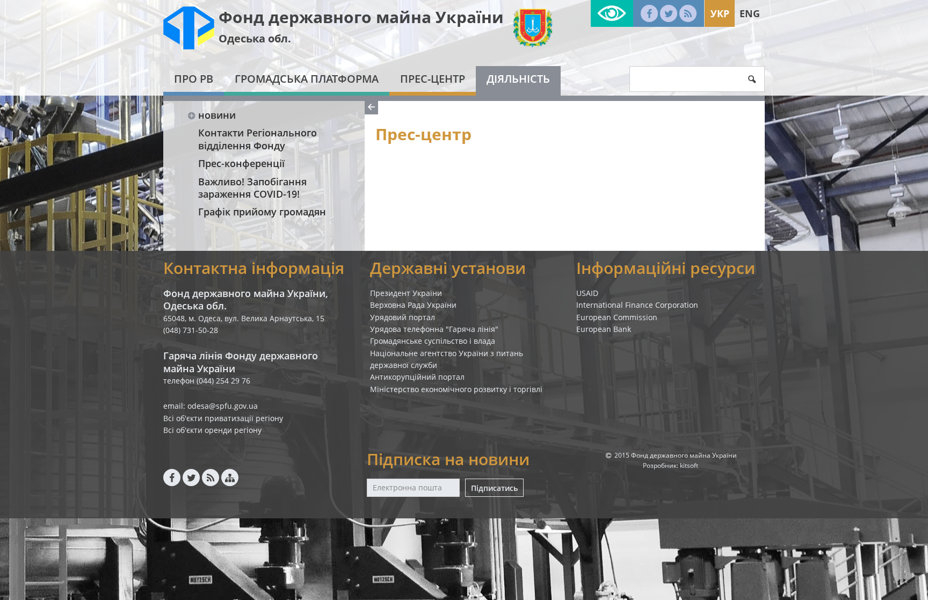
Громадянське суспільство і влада (432, 341)
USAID (587, 293)
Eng (750, 13)
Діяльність (518, 78)
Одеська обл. (255, 38)
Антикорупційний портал (417, 377)
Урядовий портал (402, 317)
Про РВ (193, 78)
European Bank (603, 329)
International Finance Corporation (637, 305)
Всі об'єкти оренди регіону (212, 430)
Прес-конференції (241, 163)
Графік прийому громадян (262, 211)
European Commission (616, 317)
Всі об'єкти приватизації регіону (223, 418)
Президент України (406, 293)
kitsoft (689, 465)
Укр (720, 13)
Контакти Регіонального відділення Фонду (257, 138)
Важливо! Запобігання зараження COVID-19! (252, 187)
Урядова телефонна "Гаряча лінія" (434, 329)
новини (217, 115)
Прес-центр (432, 78)
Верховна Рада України (413, 305)
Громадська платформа (307, 78)
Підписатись (494, 488)
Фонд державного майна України (361, 17)
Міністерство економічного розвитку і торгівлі (456, 389)
